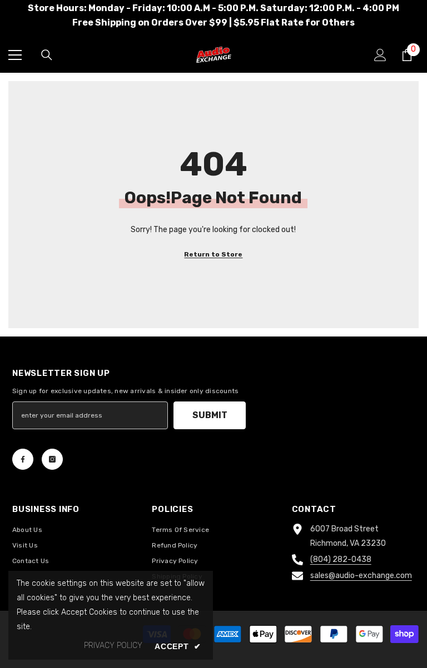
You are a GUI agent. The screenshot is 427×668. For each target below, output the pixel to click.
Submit (209, 415)
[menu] (15, 55)
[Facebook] (22, 459)
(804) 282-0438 (340, 559)
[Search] (46, 55)
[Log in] (380, 55)
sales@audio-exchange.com (361, 575)
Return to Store (213, 254)
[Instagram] (52, 459)
